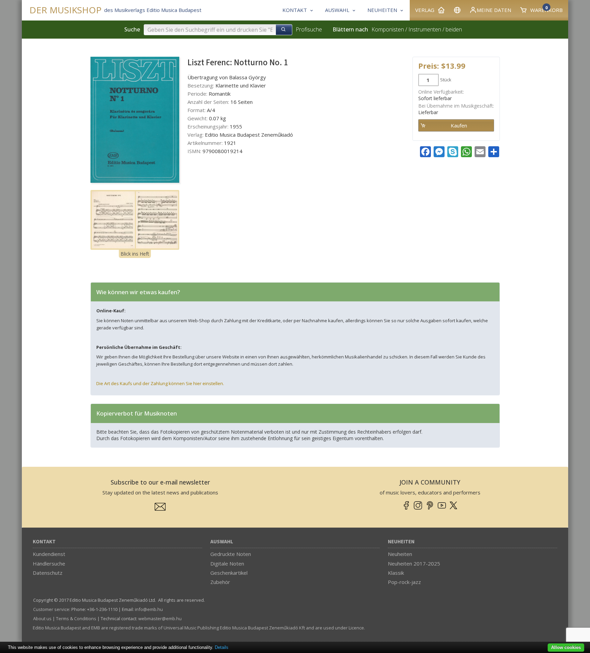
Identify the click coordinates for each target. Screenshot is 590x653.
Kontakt (44, 541)
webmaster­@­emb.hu (160, 618)
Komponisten (387, 29)
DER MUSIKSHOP (65, 10)
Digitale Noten (227, 563)
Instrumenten (424, 29)
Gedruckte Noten (230, 553)
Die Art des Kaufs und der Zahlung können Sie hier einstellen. (160, 383)
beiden (454, 29)
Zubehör (220, 582)
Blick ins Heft (135, 253)
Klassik (396, 572)
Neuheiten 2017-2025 (414, 563)
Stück (445, 80)
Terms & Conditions (76, 618)
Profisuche (309, 29)
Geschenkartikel (229, 572)
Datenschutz (47, 572)
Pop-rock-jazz (404, 582)
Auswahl (221, 541)
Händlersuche (49, 563)
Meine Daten (494, 9)
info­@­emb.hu (149, 609)
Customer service (51, 609)
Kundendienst (49, 553)
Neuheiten (401, 541)
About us (42, 618)
